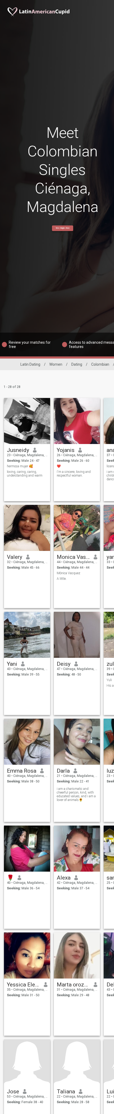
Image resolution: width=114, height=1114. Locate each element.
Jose (13, 1091)
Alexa (64, 878)
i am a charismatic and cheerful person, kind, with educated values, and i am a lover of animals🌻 (76, 794)
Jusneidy (18, 450)
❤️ (59, 466)
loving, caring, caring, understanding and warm (24, 473)
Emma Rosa (21, 771)
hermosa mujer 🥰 (20, 466)
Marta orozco (73, 984)
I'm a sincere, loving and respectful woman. (74, 473)
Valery (14, 557)
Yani (12, 664)
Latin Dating (30, 364)
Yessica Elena (23, 984)
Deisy (64, 664)
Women (55, 364)
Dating (76, 364)
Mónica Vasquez (68, 573)
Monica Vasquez (73, 557)
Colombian (100, 364)
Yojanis (65, 450)
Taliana (66, 1091)
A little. (62, 579)
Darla (63, 771)
